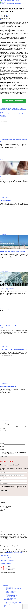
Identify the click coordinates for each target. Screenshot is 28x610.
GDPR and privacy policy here (14, 552)
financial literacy (10, 3)
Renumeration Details (6, 558)
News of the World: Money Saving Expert (13, 349)
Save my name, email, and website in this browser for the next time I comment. (13, 453)
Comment (3, 430)
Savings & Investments (12, 603)
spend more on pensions (10, 111)
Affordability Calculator (12, 597)
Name (2, 443)
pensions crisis (17, 109)
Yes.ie (14, 575)
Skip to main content (14, 0)
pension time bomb (9, 109)
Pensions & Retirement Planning (14, 602)
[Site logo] (3, 2)
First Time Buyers (10, 587)
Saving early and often (7, 289)
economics (2, 3)
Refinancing (9, 590)
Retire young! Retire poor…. (9, 386)
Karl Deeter (8, 15)
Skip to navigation (4, 0)
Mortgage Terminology (6, 563)
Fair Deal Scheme (5, 200)
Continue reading (4, 160)
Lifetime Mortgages (11, 591)
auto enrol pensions (4, 108)
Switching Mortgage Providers (13, 588)
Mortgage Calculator (11, 598)
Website (2, 449)
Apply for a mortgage (14, 101)
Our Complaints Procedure (7, 560)
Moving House (10, 592)
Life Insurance (9, 601)
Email (2, 446)
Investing (8, 594)
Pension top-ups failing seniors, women (12, 251)
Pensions (3, 177)
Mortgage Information (11, 595)
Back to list (3, 116)
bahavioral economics (14, 108)
